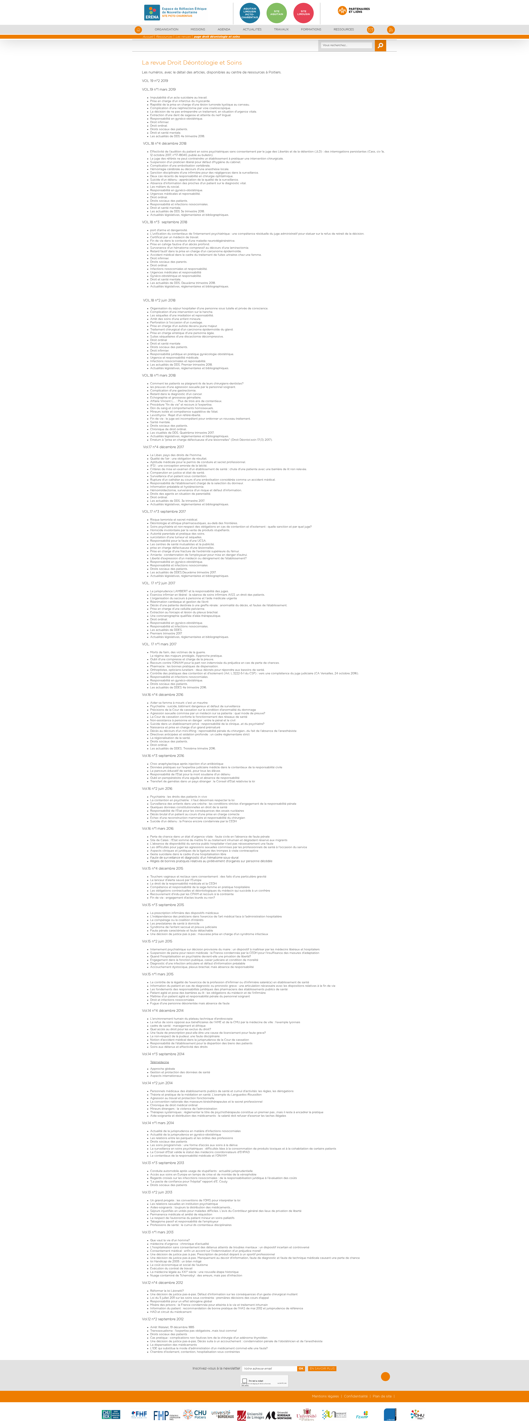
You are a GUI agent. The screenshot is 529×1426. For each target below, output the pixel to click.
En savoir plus (322, 1368)
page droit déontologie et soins (217, 36)
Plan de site (382, 1396)
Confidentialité (356, 1396)
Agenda (224, 29)
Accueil (148, 36)
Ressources (164, 36)
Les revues (183, 36)
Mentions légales (325, 1396)
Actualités (252, 29)
